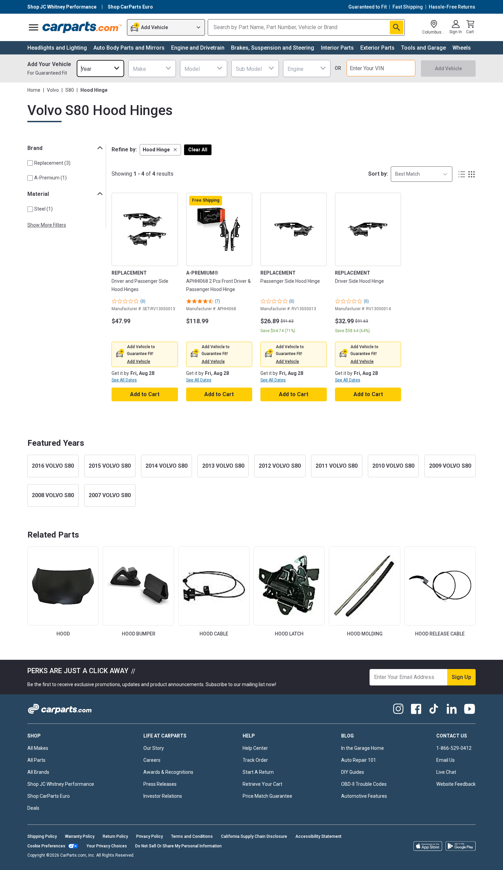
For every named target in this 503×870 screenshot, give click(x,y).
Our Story (153, 748)
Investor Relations (162, 796)
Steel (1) (43, 209)
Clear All (197, 149)
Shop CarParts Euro (48, 796)
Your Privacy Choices (107, 846)
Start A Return (258, 772)
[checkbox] (30, 163)
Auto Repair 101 (358, 760)
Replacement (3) (52, 163)
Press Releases (160, 784)
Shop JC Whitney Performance (60, 784)
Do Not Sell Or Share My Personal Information (178, 846)
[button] (160, 149)
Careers (151, 760)
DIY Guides (352, 772)
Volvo (53, 90)
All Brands (38, 772)
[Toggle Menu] (33, 27)
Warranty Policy (79, 836)
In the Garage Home (362, 748)
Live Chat (446, 772)
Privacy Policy (149, 836)
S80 (69, 90)
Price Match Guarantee (267, 796)
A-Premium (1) (50, 177)
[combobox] (100, 68)
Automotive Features (364, 796)
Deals (33, 808)
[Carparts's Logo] (82, 27)
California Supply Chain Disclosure (254, 836)
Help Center (255, 748)
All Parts (36, 760)
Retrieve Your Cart (262, 784)
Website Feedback (456, 784)
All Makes (37, 748)
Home (33, 90)
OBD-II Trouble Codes (364, 784)
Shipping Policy (42, 836)
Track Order (255, 760)
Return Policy (115, 836)
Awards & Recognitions (168, 772)
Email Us (445, 760)
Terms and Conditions (192, 836)
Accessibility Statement (318, 836)
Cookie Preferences (46, 846)
